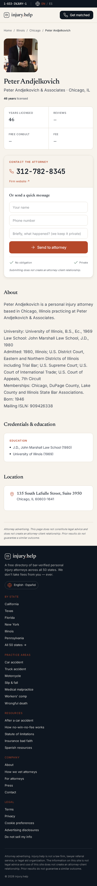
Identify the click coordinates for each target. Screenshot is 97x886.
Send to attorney (51, 247)
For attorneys (14, 778)
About (9, 765)
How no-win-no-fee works (24, 727)
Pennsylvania (14, 638)
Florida (10, 617)
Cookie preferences (19, 823)
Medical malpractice (19, 689)
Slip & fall (11, 682)
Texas (9, 611)
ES (51, 3)
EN (43, 3)
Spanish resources (18, 747)
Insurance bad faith (19, 741)
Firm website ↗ (19, 181)
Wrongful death (16, 703)
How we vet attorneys (21, 772)
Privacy (10, 816)
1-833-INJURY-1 (15, 4)
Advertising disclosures (22, 830)
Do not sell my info (18, 837)
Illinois (20, 30)
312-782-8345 (40, 171)
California (12, 604)
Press (9, 785)
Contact (10, 792)
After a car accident (19, 720)
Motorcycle (13, 676)
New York (12, 624)
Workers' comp (16, 696)
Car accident (14, 662)
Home (8, 30)
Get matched (80, 15)
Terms (9, 809)
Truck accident (15, 669)
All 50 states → (15, 645)
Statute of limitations (19, 734)
